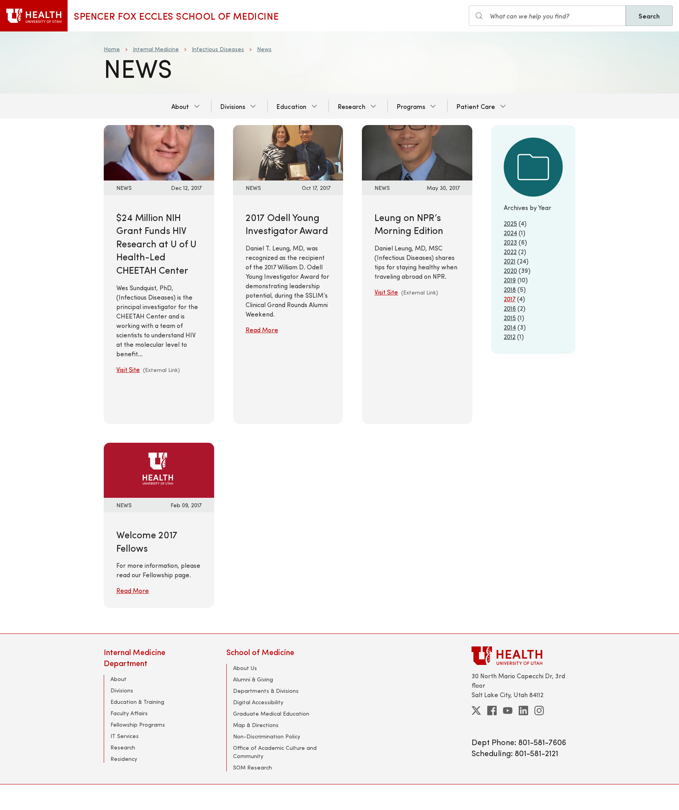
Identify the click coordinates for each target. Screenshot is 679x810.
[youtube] (507, 710)
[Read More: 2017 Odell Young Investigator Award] (288, 151)
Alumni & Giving (253, 679)
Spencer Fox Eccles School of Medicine (176, 15)
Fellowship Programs (137, 724)
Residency (123, 758)
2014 (510, 327)
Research (351, 106)
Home (112, 49)
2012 (510, 336)
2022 (510, 251)
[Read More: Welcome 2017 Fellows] (159, 469)
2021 (510, 261)
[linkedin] (523, 710)
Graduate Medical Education (271, 713)
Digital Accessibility (258, 702)
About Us (245, 668)
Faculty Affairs (129, 713)
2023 (510, 242)
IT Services (124, 736)
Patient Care (476, 106)
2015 (510, 317)
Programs (411, 106)
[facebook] (492, 710)
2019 (510, 280)
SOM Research (252, 767)
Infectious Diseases (218, 49)
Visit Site (128, 369)
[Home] (34, 15)
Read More (262, 330)
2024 (510, 232)
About (180, 106)
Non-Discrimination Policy (266, 736)
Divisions (232, 106)
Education (291, 106)
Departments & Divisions (266, 690)
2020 (510, 270)
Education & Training (137, 701)
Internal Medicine (156, 49)
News (264, 49)
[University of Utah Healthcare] (523, 655)
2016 (510, 308)
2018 (510, 289)
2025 (510, 223)
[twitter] (476, 710)
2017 (510, 299)
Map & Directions (256, 725)
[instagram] (539, 710)
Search (649, 15)
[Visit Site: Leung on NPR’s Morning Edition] (417, 151)
